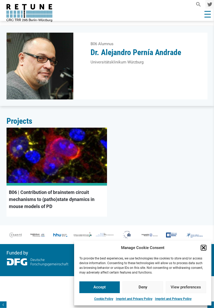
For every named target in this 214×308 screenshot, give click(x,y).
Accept (99, 287)
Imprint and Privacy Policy (134, 299)
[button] (203, 247)
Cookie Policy (103, 299)
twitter (208, 4)
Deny (143, 287)
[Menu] (207, 14)
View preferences (186, 287)
